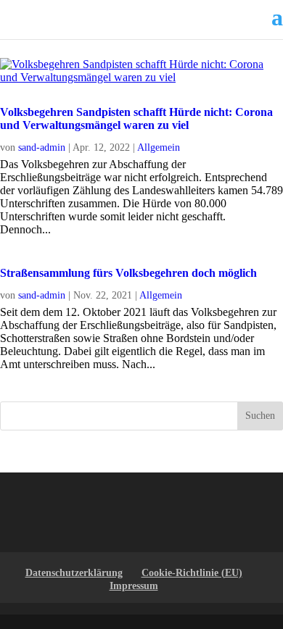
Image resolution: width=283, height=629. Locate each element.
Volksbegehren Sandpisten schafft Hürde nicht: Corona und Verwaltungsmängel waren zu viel (136, 118)
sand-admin (41, 147)
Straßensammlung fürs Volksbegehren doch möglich (128, 273)
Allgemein (158, 147)
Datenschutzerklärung (74, 572)
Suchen (260, 415)
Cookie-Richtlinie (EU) (192, 572)
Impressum (134, 585)
